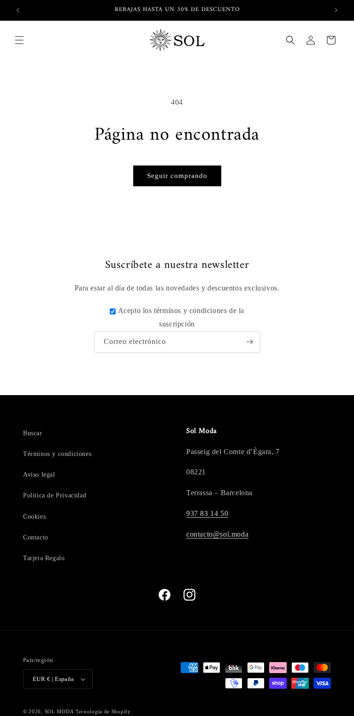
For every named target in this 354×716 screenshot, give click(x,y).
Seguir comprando (177, 175)
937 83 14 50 (207, 513)
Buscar (32, 433)
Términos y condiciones (57, 453)
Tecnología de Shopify (103, 711)
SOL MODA (59, 711)
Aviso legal (39, 474)
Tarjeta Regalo (44, 558)
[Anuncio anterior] (18, 10)
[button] (19, 40)
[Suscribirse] (249, 342)
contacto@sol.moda (217, 534)
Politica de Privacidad (54, 495)
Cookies (34, 516)
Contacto (35, 537)
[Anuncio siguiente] (336, 10)
